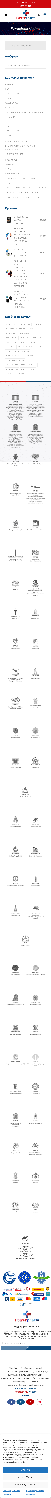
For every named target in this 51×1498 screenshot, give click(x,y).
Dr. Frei (11, 183)
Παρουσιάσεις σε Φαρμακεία (25, 1382)
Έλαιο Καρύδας (25, 333)
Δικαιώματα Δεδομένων (14, 1371)
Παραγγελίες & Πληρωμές (18, 1375)
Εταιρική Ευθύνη (29, 1378)
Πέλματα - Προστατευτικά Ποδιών (25, 112)
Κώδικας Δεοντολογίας (36, 1371)
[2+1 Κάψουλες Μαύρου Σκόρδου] (8, 220)
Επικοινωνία (38, 1385)
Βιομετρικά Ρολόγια (16, 141)
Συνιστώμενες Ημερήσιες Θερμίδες (21, 365)
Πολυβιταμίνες (15, 154)
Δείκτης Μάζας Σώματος (30, 338)
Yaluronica (11, 103)
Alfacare (10, 108)
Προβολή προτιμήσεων (25, 1485)
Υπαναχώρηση (37, 1375)
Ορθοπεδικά (11, 360)
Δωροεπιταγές (12, 84)
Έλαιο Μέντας (12, 338)
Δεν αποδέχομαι (25, 1477)
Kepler (22, 329)
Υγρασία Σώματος (28, 369)
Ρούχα (21, 360)
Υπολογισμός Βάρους (15, 374)
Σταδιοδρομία (43, 1378)
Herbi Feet (12, 122)
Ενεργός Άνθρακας (28, 342)
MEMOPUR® (13, 131)
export (9, 98)
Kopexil (30, 329)
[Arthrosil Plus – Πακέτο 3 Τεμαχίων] (8, 252)
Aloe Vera (10, 324)
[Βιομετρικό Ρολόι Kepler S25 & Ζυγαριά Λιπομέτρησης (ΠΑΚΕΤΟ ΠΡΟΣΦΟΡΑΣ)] (8, 299)
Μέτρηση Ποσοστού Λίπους (17, 351)
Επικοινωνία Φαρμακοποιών (19, 1385)
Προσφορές (11, 160)
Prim (9, 135)
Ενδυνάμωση (12, 174)
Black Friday (12, 94)
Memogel (12, 126)
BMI (29, 324)
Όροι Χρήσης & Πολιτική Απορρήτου (12, 1492)
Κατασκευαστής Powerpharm (30, 347)
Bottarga (37, 324)
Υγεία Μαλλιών (12, 369)
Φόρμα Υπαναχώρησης (10, 1378)
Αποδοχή (25, 1470)
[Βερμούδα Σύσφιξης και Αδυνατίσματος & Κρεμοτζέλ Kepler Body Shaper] (8, 236)
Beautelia (21, 324)
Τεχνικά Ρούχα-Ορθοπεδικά (20, 178)
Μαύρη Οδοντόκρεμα (15, 356)
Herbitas (12, 117)
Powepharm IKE (21, 1392)
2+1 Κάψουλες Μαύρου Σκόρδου (21, 220)
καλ (7, 89)
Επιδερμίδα (11, 347)
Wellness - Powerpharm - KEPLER (25, 197)
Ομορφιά (10, 165)
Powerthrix (11, 333)
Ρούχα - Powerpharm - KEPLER (23, 192)
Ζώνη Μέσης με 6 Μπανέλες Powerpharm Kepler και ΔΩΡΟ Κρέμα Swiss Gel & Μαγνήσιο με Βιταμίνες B (21, 273)
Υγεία (8, 169)
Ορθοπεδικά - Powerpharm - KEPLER (26, 188)
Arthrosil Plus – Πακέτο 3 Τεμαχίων (21, 253)
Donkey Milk (11, 329)
